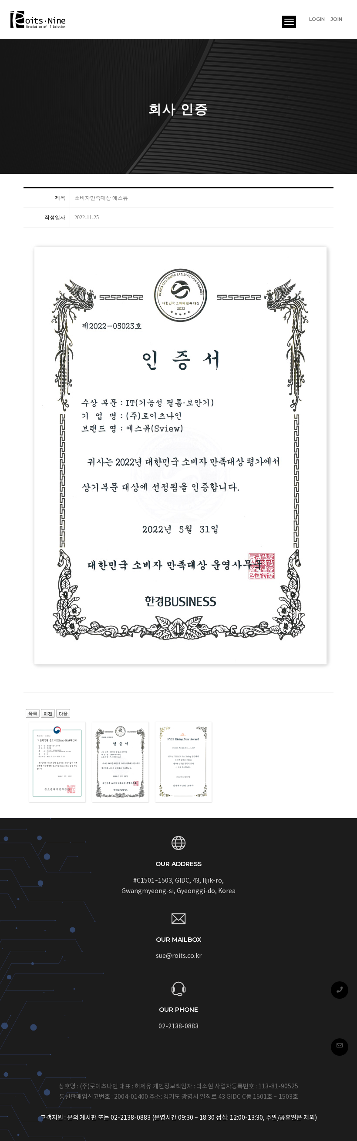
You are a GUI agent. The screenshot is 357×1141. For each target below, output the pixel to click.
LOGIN (317, 19)
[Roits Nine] (38, 19)
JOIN (336, 19)
